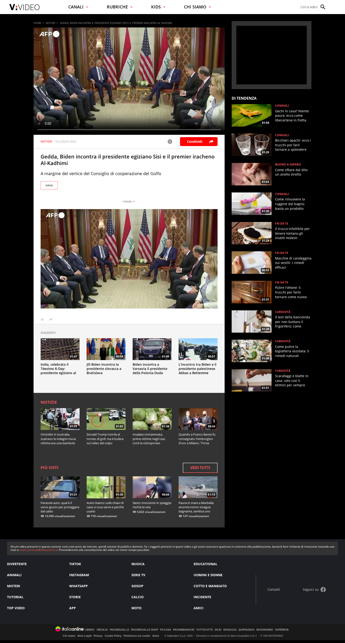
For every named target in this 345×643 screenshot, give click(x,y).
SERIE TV (138, 575)
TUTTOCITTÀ (204, 629)
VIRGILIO (102, 629)
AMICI (198, 608)
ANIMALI (14, 575)
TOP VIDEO (16, 608)
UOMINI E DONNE (208, 575)
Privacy (98, 635)
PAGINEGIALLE (119, 629)
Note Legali (84, 635)
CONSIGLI (282, 105)
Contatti (274, 590)
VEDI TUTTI (200, 467)
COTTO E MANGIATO (210, 586)
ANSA (49, 185)
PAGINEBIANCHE (183, 629)
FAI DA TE (281, 223)
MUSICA (138, 564)
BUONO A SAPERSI (288, 164)
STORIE (75, 597)
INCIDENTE (202, 597)
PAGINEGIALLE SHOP (144, 629)
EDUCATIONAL (205, 564)
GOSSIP (137, 586)
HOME (37, 23)
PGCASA (165, 629)
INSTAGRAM (79, 575)
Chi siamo (69, 635)
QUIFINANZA (246, 629)
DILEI (218, 629)
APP (72, 608)
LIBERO (90, 629)
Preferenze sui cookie (137, 635)
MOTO (136, 608)
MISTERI (13, 586)
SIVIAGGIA (230, 629)
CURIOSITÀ (282, 312)
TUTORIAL (15, 597)
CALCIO (137, 597)
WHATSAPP (78, 586)
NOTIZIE (50, 23)
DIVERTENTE (17, 564)
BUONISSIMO (265, 629)
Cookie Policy (113, 635)
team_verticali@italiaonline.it (39, 550)
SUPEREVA (282, 629)
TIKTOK (75, 564)
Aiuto (155, 635)
